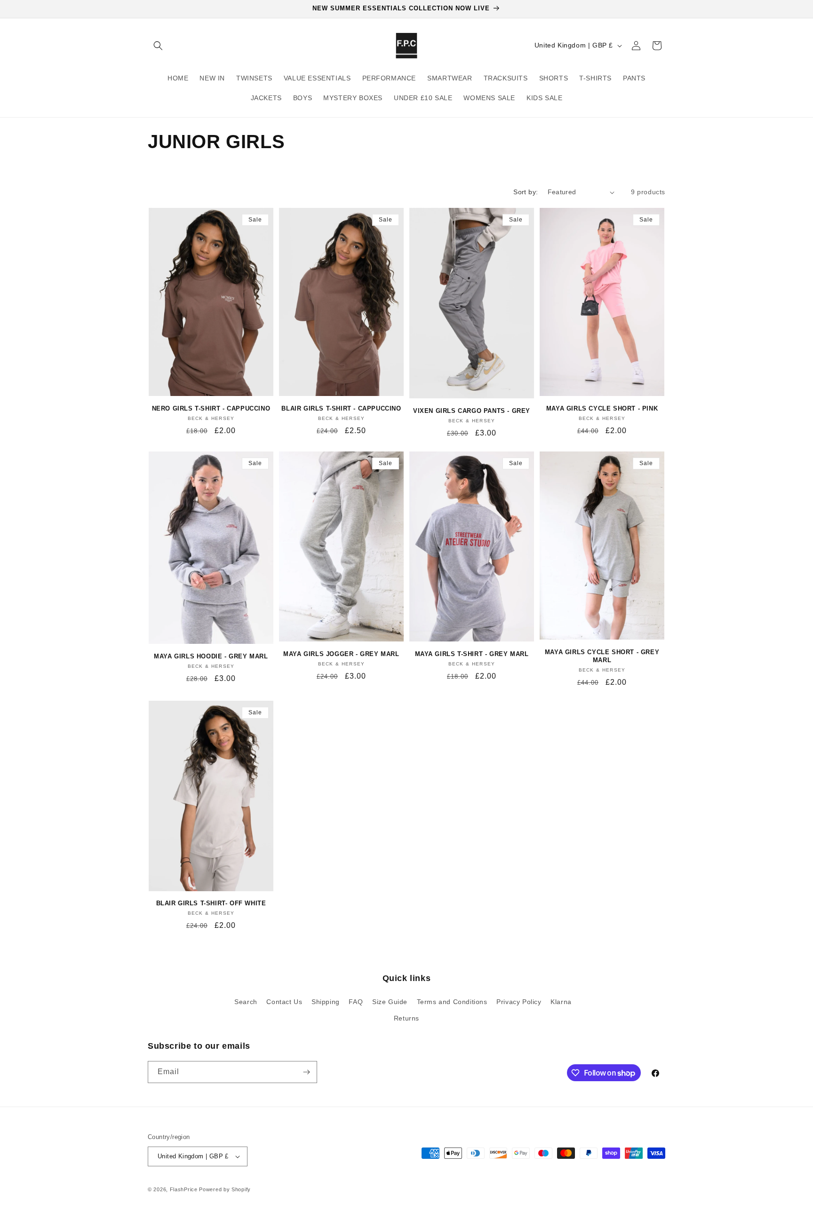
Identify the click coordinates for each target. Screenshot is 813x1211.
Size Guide (389, 1001)
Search (245, 1001)
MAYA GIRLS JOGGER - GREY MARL (341, 653)
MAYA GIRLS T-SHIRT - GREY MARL (472, 653)
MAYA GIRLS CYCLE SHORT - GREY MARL (602, 656)
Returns (406, 1018)
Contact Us (284, 1001)
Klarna (561, 1001)
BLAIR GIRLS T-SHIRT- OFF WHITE (211, 903)
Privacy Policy (518, 1001)
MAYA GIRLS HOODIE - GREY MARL (211, 656)
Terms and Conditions (452, 1001)
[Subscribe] (306, 1072)
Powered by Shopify (225, 1189)
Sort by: (525, 192)
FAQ (356, 1001)
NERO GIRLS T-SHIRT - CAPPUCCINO (211, 408)
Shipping (325, 1001)
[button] (158, 45)
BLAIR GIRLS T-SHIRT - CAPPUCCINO (341, 408)
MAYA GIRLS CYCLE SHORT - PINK (602, 408)
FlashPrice (184, 1189)
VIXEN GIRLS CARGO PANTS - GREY (471, 410)
